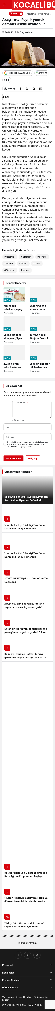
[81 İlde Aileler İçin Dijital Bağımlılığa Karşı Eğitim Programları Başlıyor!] (27, 770)
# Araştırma (9, 257)
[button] (3, 11)
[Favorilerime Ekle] (13, 97)
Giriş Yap (33, 458)
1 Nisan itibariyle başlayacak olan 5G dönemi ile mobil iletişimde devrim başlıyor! (26, 901)
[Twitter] (27, 955)
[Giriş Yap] (10, 11)
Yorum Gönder (13, 458)
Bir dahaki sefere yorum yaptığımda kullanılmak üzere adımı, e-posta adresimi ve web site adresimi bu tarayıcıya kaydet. (27, 444)
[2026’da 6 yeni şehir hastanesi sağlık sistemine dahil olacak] (14, 358)
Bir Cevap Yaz (14, 386)
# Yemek (25, 270)
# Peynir (23, 263)
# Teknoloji (9, 270)
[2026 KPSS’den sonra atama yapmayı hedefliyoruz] (41, 300)
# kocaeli (8, 263)
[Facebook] (18, 955)
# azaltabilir (26, 257)
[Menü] (5, 4)
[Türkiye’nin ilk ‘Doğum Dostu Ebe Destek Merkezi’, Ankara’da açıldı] (41, 329)
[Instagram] (36, 955)
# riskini (36, 263)
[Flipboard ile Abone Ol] (41, 73)
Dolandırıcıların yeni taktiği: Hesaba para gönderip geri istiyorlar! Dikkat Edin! (25, 632)
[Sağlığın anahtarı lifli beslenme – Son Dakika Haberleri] (41, 358)
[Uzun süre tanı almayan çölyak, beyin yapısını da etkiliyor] (14, 329)
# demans (41, 257)
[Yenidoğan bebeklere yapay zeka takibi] (14, 300)
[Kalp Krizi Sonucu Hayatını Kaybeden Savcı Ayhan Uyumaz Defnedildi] (27, 490)
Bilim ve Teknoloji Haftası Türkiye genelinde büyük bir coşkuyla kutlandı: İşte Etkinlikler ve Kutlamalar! (27, 657)
